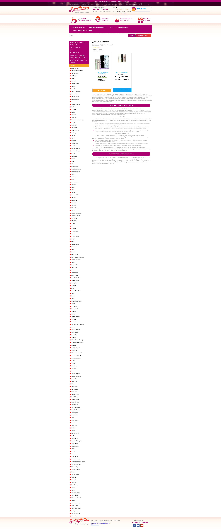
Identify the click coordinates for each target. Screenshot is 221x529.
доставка (91, 4)
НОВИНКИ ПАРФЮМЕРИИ (77, 42)
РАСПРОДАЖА (75, 68)
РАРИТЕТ (72, 63)
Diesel (73, 187)
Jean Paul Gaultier (75, 277)
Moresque (73, 368)
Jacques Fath (74, 275)
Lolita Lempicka (75, 329)
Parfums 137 (74, 404)
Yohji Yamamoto (75, 503)
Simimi (73, 451)
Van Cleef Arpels (75, 485)
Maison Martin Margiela (77, 342)
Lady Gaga (74, 306)
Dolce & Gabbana (75, 195)
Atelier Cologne (75, 96)
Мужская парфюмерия (119, 27)
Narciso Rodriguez (76, 376)
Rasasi (73, 422)
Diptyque (73, 189)
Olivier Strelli (74, 389)
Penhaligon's (74, 412)
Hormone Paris (75, 265)
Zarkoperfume (74, 510)
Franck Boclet (74, 231)
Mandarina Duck (75, 347)
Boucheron (74, 127)
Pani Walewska (75, 402)
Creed (72, 179)
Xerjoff (73, 500)
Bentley (73, 112)
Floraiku (73, 228)
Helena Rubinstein (75, 259)
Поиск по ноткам (143, 35)
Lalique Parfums (75, 309)
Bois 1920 (73, 125)
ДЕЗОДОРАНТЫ (74, 52)
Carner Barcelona (75, 148)
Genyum (73, 239)
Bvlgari (73, 135)
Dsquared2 (74, 200)
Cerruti (73, 158)
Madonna (73, 337)
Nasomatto (74, 378)
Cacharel (73, 140)
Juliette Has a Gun (75, 290)
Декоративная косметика (82, 30)
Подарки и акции (146, 19)
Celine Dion (74, 156)
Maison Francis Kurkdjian (77, 340)
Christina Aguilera (75, 171)
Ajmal (73, 78)
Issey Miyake (74, 272)
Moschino (73, 371)
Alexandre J (74, 81)
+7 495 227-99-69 (100, 9)
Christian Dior (74, 166)
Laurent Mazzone (75, 316)
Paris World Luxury (76, 410)
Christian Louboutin (76, 169)
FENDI (73, 223)
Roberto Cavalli (75, 433)
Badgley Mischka (75, 104)
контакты (99, 4)
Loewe (73, 327)
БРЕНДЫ (72, 65)
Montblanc (74, 366)
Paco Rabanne (74, 397)
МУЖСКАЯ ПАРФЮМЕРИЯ (77, 57)
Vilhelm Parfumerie (76, 498)
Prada (72, 417)
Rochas (73, 435)
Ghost (72, 241)
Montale (73, 363)
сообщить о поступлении (122, 90)
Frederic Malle (75, 236)
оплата (83, 4)
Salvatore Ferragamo (76, 441)
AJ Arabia (73, 76)
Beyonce (73, 114)
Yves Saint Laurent (76, 508)
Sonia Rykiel (74, 456)
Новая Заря (74, 516)
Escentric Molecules (76, 213)
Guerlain (73, 252)
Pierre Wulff (74, 415)
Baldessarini (74, 107)
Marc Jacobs (74, 350)
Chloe (72, 164)
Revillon (73, 428)
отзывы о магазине (111, 4)
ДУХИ (71, 50)
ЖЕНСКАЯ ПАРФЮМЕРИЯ (77, 55)
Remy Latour (74, 425)
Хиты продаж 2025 (78, 27)
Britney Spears (75, 130)
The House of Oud (76, 464)
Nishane (73, 384)
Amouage (73, 86)
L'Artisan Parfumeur (76, 301)
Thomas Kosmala (75, 469)
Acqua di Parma (75, 73)
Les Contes (74, 321)
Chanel (73, 161)
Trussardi (73, 479)
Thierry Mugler (75, 466)
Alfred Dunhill (75, 83)
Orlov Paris (74, 391)
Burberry (73, 133)
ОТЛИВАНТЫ (73, 44)
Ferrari (73, 226)
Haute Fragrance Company (78, 257)
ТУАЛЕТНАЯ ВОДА (75, 47)
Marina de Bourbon (76, 355)
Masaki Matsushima (76, 358)
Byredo (73, 138)
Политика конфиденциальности (103, 523)
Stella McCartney (75, 459)
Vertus (73, 490)
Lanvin (73, 314)
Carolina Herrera (75, 151)
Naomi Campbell (75, 373)
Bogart (73, 122)
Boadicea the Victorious (77, 120)
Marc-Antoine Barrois (76, 353)
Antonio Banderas (75, 91)
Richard (73, 430)
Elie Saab (73, 205)
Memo (73, 360)
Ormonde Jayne (75, 394)
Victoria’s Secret (75, 492)
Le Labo (73, 319)
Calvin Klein (74, 143)
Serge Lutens (74, 443)
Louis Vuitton (74, 332)
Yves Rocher (74, 505)
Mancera (73, 345)
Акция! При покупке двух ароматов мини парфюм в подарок (110, 1)
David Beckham (75, 182)
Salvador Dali (74, 438)
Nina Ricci (74, 381)
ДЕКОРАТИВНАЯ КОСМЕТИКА (78, 60)
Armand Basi (74, 94)
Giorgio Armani (75, 244)
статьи (121, 4)
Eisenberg (73, 202)
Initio (72, 270)
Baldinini (73, 109)
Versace (73, 487)
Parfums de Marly (75, 407)
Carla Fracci (74, 145)
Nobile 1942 (74, 386)
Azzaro (73, 101)
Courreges (73, 177)
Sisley (72, 454)
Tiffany (73, 472)
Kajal (72, 293)
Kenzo (73, 296)
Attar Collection (75, 99)
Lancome (73, 311)
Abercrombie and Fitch (77, 70)
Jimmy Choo (74, 283)
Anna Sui (73, 88)
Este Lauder (74, 218)
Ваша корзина (141, 8)
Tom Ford (73, 477)
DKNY (73, 192)
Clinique (73, 174)
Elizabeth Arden (75, 208)
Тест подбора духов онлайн (134, 4)
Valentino (73, 482)
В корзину (102, 90)
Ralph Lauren (74, 420)
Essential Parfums (75, 215)
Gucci (72, 249)
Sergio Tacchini (75, 446)
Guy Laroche (74, 254)
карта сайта (93, 523)
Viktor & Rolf (74, 495)
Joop (72, 288)
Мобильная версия (95, 525)
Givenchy (73, 246)
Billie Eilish (74, 117)
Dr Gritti (73, 197)
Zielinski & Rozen (75, 513)
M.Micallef (74, 334)
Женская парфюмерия (97, 27)
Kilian (73, 298)
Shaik (72, 448)
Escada (73, 210)
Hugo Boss (74, 267)
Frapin (73, 233)
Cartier (73, 153)
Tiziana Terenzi (75, 474)
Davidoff (73, 184)
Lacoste (73, 303)
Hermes (73, 262)
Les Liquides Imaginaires (77, 324)
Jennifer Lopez (75, 280)
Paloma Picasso (75, 399)
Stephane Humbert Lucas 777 (78, 461)
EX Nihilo (74, 221)
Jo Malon (73, 285)
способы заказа (74, 4)
